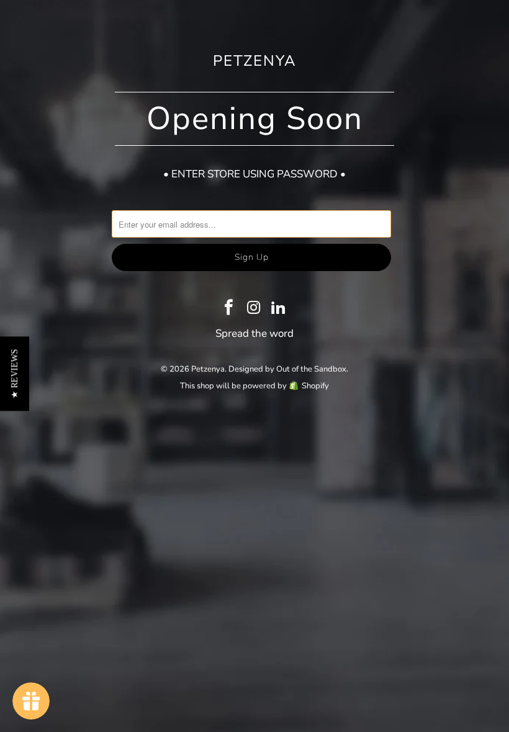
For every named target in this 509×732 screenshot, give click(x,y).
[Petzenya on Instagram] (253, 308)
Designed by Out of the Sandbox (287, 369)
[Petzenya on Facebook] (229, 308)
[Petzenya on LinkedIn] (278, 308)
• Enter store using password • (254, 174)
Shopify (315, 385)
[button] (14, 373)
